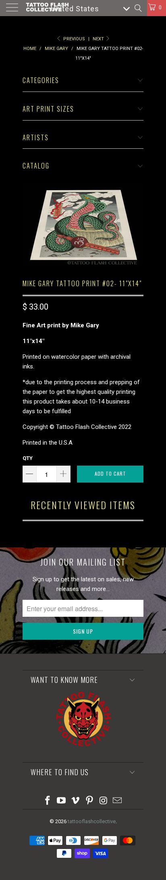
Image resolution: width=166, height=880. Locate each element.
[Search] (137, 8)
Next (99, 39)
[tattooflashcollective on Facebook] (48, 801)
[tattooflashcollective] (47, 8)
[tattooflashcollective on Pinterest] (90, 801)
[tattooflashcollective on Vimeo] (76, 801)
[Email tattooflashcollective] (118, 801)
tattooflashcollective (92, 821)
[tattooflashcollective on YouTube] (62, 801)
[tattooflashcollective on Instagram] (104, 801)
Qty (28, 458)
